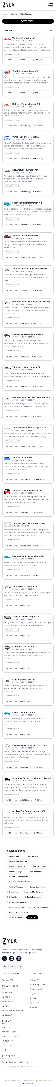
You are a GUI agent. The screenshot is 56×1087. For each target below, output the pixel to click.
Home (5, 14)
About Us (6, 1027)
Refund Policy (8, 1045)
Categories (27, 21)
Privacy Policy (7, 1041)
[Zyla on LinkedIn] (11, 958)
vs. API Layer (7, 992)
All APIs (14, 14)
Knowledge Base (9, 1031)
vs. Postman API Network (12, 1010)
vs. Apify (5, 1006)
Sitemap (33, 1007)
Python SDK (35, 1002)
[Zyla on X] (4, 958)
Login (32, 993)
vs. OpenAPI (7, 1015)
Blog (4, 1049)
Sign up (33, 998)
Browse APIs (35, 980)
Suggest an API (36, 989)
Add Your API (7, 980)
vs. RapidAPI (7, 997)
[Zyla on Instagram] (18, 958)
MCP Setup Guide (37, 984)
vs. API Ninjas (7, 1001)
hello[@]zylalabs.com (18, 1062)
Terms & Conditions (10, 1036)
